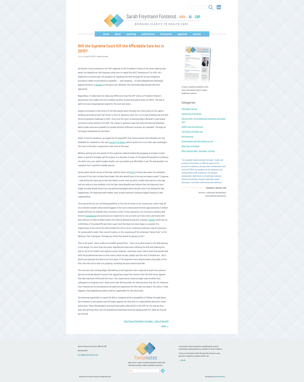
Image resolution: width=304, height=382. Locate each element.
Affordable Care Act (189, 109)
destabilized (91, 215)
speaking (131, 34)
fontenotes (166, 34)
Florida (152, 219)
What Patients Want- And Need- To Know (198, 151)
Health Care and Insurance (192, 127)
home (106, 34)
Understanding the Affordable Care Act (197, 141)
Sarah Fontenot (102, 56)
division (99, 84)
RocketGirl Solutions (219, 376)
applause (182, 34)
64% (132, 172)
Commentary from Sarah (191, 114)
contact (197, 34)
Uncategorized (187, 136)
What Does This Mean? (191, 146)
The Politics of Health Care (192, 131)
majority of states (117, 142)
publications (148, 34)
